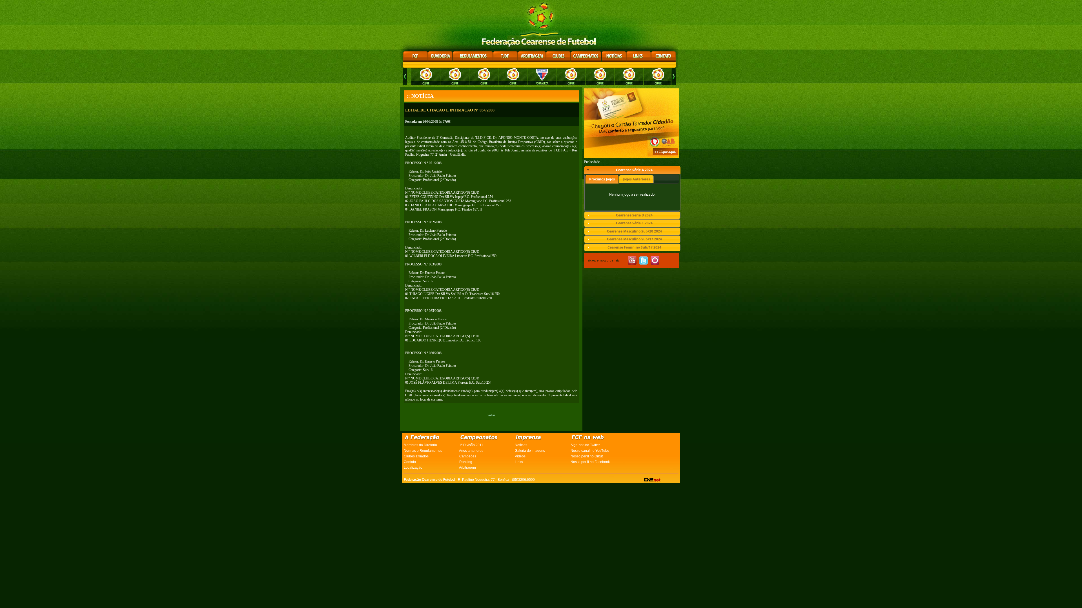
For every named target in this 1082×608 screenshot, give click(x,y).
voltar (491, 415)
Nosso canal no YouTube (590, 451)
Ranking (465, 462)
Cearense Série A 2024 (634, 169)
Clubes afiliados (416, 456)
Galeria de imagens (530, 451)
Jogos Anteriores (636, 179)
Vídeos (520, 456)
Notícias (521, 445)
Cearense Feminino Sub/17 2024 (634, 247)
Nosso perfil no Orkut (587, 456)
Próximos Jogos (602, 179)
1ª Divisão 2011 (471, 445)
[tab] (632, 170)
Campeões (467, 456)
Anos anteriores (471, 451)
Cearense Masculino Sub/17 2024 (634, 239)
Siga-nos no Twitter (585, 445)
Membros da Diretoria (420, 445)
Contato (410, 462)
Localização (413, 468)
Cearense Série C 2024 (634, 223)
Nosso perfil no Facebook (590, 462)
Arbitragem (467, 468)
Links (519, 462)
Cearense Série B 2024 (634, 215)
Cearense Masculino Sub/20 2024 (634, 231)
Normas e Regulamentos (423, 451)
